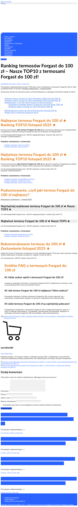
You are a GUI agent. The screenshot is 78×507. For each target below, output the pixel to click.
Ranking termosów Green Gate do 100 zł (18, 182)
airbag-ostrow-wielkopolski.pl (15, 501)
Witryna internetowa (8, 401)
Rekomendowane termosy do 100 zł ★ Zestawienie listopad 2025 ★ (31, 110)
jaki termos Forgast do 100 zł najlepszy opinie (45, 316)
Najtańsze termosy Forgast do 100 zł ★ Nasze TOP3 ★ (30, 107)
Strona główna (9, 499)
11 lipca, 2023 (6, 453)
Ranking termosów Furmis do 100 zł (17, 236)
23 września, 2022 (7, 433)
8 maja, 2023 (5, 492)
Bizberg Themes (68, 504)
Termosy (4, 59)
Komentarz (5, 391)
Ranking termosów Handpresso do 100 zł (19, 234)
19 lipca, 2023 (6, 472)
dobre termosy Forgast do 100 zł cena (17, 316)
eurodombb (5, 84)
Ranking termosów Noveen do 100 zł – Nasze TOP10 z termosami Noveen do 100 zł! (37, 419)
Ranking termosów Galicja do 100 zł (17, 145)
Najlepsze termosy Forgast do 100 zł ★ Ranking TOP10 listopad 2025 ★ (33, 98)
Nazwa (4, 394)
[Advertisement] (39, 18)
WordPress (49, 504)
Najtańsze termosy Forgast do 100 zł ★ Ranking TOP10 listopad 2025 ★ (33, 100)
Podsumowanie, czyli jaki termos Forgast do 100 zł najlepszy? (28, 102)
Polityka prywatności (12, 497)
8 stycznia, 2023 (14, 84)
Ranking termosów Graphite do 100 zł (18, 181)
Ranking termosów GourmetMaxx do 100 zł (19, 179)
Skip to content (6, 1)
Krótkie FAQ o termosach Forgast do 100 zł (21, 112)
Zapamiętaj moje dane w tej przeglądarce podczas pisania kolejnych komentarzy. (32, 405)
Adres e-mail (6, 398)
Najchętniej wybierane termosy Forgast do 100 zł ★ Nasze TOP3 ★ (35, 104)
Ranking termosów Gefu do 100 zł (16, 146)
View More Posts (6, 353)
